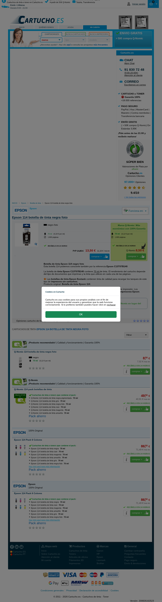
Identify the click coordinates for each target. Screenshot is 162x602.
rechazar (111, 304)
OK (81, 314)
